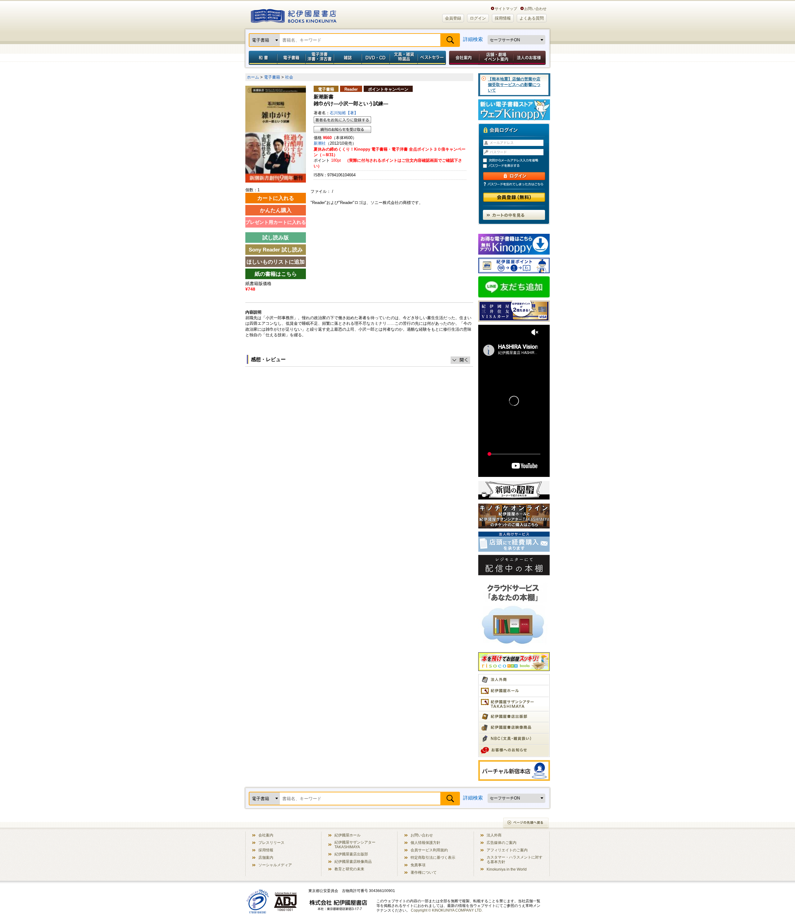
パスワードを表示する (516, 166)
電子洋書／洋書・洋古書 (319, 58)
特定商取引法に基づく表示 (433, 857)
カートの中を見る (514, 215)
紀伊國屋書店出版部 (351, 854)
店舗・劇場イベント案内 (496, 58)
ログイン (478, 18)
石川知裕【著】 (344, 113)
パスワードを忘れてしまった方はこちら (514, 184)
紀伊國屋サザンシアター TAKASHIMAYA (354, 844)
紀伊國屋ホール (347, 835)
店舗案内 (265, 857)
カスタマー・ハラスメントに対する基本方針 (515, 859)
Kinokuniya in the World (507, 869)
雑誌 (348, 58)
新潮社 (320, 143)
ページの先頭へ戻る (526, 823)
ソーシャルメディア (275, 865)
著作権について (424, 872)
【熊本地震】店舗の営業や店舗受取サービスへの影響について (514, 85)
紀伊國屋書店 (293, 15)
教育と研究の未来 (349, 869)
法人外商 (494, 835)
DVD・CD (376, 58)
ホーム (253, 77)
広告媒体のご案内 (501, 842)
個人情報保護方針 (425, 842)
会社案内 (463, 58)
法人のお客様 (529, 58)
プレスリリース (271, 842)
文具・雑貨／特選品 (404, 58)
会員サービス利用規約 (429, 850)
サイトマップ (506, 9)
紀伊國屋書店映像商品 (353, 861)
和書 (262, 58)
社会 (289, 77)
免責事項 (418, 865)
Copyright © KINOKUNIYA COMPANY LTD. (447, 910)
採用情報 (503, 18)
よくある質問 (532, 18)
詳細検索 (473, 39)
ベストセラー (432, 58)
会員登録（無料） (514, 197)
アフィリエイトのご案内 (507, 850)
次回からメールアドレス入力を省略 (516, 160)
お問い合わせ (535, 9)
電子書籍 (291, 58)
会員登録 (453, 18)
